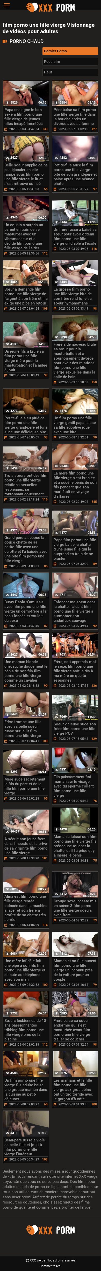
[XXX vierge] (50, 12)
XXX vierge (38, 1260)
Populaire (52, 62)
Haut (48, 72)
